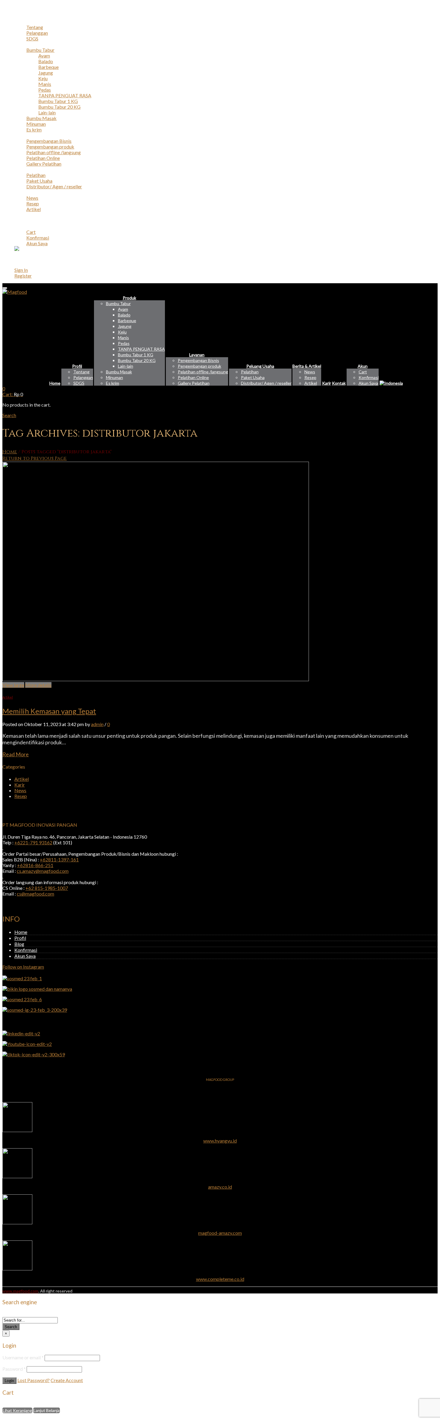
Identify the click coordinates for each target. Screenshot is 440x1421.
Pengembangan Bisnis (49, 141)
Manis (44, 84)
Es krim (34, 129)
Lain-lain (47, 112)
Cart (31, 232)
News (32, 198)
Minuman (36, 124)
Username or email (23, 1357)
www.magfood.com (20, 1290)
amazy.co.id (220, 1187)
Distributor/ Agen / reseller (54, 186)
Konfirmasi (37, 237)
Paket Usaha (39, 181)
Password (14, 1369)
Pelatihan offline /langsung (53, 152)
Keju (43, 78)
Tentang (34, 27)
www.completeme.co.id (220, 1279)
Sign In (21, 270)
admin (97, 724)
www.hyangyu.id (220, 1140)
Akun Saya (37, 243)
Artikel (33, 209)
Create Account (67, 1380)
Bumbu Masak (41, 118)
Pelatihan (35, 175)
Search (11, 1326)
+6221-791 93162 (33, 842)
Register (23, 275)
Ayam (44, 55)
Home (20, 16)
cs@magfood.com (35, 893)
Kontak (22, 220)
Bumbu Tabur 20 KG (59, 107)
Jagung (45, 72)
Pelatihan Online (43, 158)
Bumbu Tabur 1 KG (58, 101)
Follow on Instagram (23, 966)
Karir (19, 215)
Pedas (44, 90)
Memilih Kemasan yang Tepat (49, 711)
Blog (19, 944)
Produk (22, 44)
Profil (20, 21)
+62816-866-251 (35, 865)
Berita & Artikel (30, 192)
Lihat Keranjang (17, 1410)
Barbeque (48, 67)
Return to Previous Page (34, 458)
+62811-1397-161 (59, 859)
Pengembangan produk (50, 146)
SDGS (32, 38)
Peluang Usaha (29, 169)
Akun (19, 226)
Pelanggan (37, 33)
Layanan (22, 135)
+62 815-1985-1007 (46, 888)
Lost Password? (33, 1380)
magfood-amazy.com (220, 1233)
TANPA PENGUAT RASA (64, 95)
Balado (45, 61)
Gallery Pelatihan (43, 163)
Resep (32, 203)
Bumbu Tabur (40, 50)
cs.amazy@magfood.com (43, 871)
